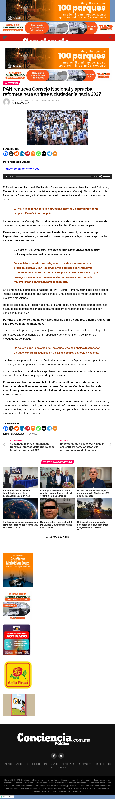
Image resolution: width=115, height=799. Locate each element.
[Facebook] (5, 153)
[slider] (107, 176)
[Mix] (33, 153)
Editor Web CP (22, 103)
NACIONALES (22, 764)
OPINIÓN (35, 764)
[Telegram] (49, 153)
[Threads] (44, 153)
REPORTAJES (68, 764)
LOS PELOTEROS (103, 764)
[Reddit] (16, 153)
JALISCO (8, 764)
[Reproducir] (6, 176)
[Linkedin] (22, 153)
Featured (32, 434)
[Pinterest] (27, 153)
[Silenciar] (100, 176)
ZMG (45, 764)
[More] (54, 153)
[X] (11, 153)
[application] (57, 176)
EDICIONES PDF (58, 768)
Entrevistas (84, 764)
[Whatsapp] (38, 153)
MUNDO (54, 764)
